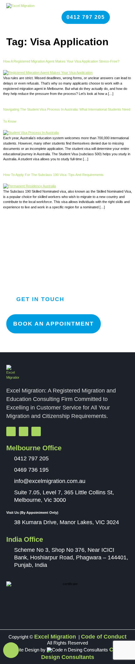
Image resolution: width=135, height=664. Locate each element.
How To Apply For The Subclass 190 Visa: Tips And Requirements (53, 175)
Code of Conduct (104, 637)
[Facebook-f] (11, 431)
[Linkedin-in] (36, 431)
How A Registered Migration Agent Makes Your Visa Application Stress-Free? (61, 61)
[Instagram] (23, 431)
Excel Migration (55, 637)
